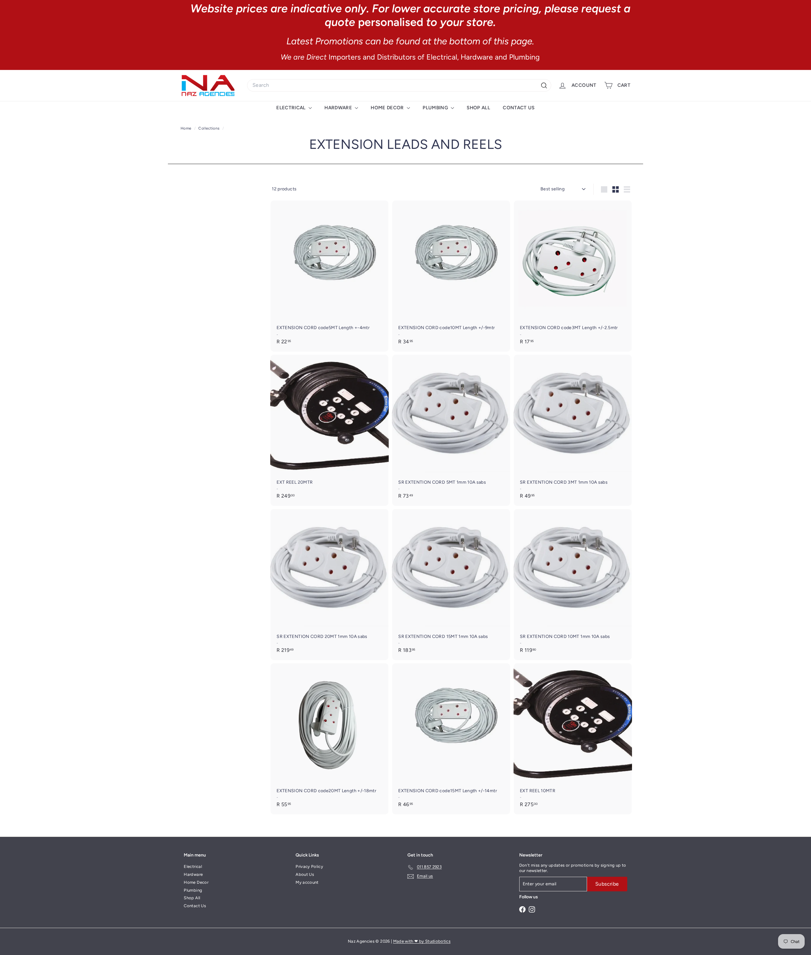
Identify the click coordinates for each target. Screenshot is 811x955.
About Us (305, 874)
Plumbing (436, 108)
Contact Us (519, 108)
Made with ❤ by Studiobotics (421, 941)
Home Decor (388, 108)
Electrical (291, 108)
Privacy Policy (309, 866)
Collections (209, 128)
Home (187, 128)
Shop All (478, 108)
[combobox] (399, 85)
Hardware (338, 108)
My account (307, 882)
